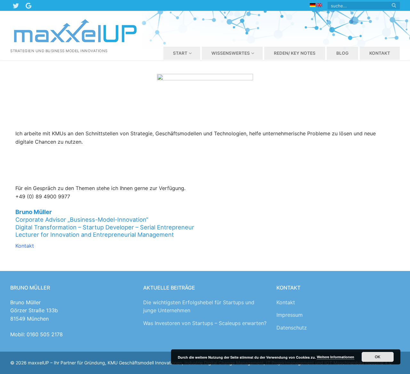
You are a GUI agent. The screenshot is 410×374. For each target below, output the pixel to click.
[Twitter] (15, 5)
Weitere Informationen (335, 356)
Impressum (289, 315)
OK (378, 357)
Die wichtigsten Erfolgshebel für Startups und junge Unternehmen (198, 306)
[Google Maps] (28, 5)
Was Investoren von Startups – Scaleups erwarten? (204, 323)
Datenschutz (291, 327)
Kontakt (24, 246)
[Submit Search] (394, 5)
